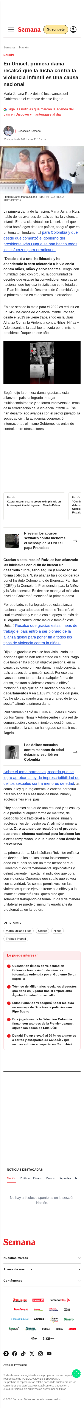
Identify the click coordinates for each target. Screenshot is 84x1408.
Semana (9, 47)
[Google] (6, 1353)
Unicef (42, 930)
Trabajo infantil (16, 938)
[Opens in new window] (14, 1353)
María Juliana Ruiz (18, 930)
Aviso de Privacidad (19, 1365)
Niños (57, 930)
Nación (24, 47)
